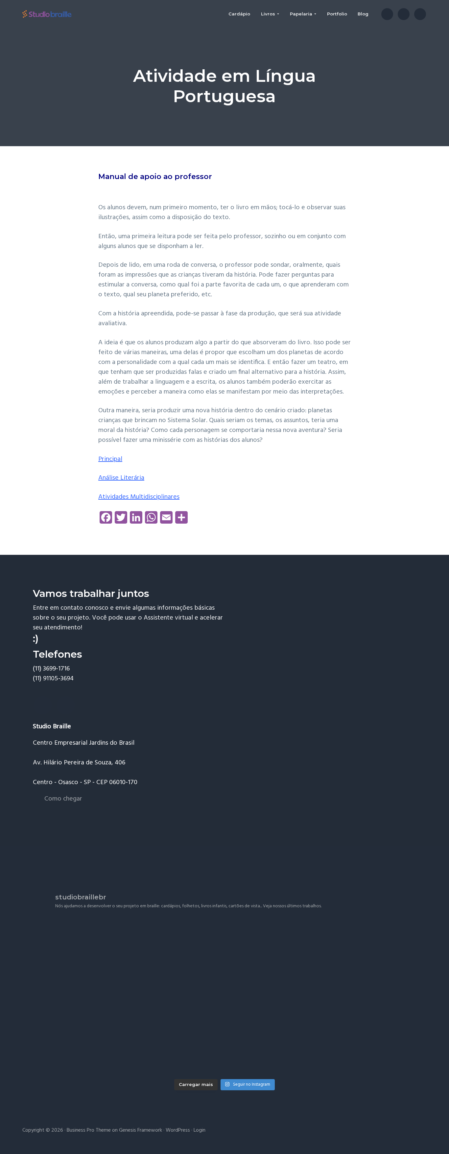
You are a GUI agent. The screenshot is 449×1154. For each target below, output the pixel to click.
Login (199, 1130)
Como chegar (63, 799)
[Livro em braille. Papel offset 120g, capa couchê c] (224, 959)
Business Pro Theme (89, 1130)
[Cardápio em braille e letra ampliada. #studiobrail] (88, 959)
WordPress (178, 1130)
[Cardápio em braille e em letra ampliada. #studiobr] (360, 959)
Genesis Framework (140, 1130)
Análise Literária (121, 478)
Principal (110, 459)
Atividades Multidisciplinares (138, 497)
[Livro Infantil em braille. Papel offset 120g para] (360, 1036)
